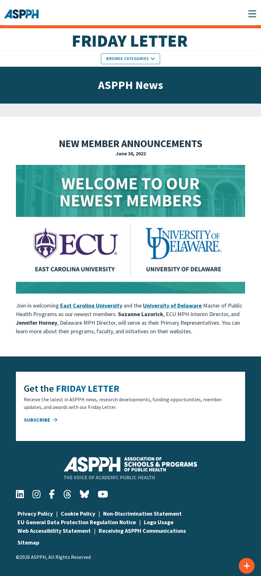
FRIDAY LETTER (87, 388)
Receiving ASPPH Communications (142, 530)
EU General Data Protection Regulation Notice (77, 522)
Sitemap (28, 542)
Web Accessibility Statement (54, 530)
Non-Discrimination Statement (142, 513)
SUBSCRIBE (37, 420)
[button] (252, 14)
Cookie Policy (78, 513)
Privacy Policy (35, 513)
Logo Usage (158, 522)
